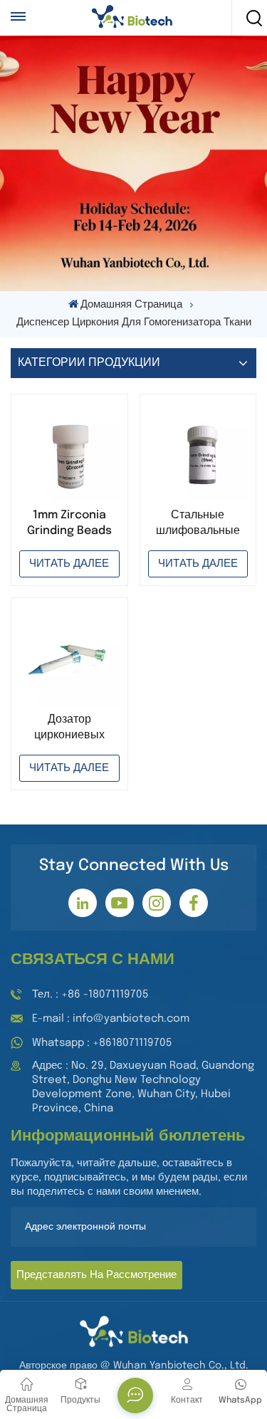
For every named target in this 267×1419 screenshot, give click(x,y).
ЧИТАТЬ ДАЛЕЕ (69, 564)
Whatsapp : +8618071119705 (102, 1043)
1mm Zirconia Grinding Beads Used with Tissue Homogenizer (69, 524)
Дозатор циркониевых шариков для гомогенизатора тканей (69, 728)
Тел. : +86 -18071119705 (90, 994)
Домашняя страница (131, 304)
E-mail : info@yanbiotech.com (110, 1019)
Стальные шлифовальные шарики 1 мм (198, 524)
